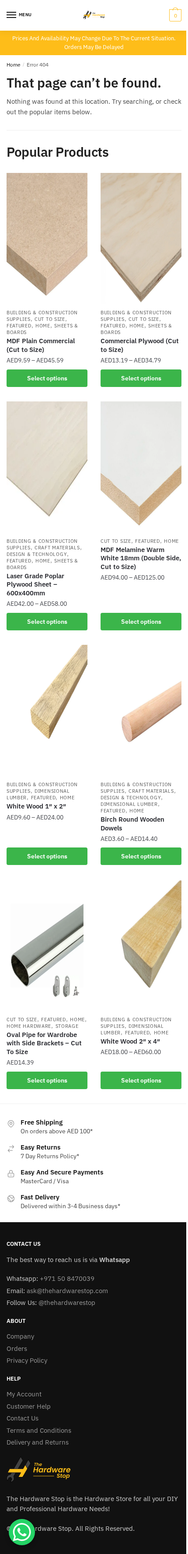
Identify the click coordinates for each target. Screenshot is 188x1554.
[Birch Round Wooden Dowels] (141, 710)
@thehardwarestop (66, 1302)
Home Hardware (29, 1026)
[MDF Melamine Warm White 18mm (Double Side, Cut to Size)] (141, 467)
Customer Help (29, 1406)
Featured (19, 326)
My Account (24, 1394)
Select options (47, 378)
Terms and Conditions (39, 1430)
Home (14, 64)
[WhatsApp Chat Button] (22, 1532)
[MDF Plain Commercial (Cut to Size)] (47, 238)
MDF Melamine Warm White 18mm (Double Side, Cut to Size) (141, 558)
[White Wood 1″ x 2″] (47, 710)
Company (20, 1336)
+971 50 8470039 (67, 1278)
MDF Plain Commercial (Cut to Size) (41, 345)
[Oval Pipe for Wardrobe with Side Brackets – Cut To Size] (47, 945)
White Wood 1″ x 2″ (36, 806)
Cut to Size (50, 319)
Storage (67, 1026)
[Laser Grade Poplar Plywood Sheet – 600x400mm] (47, 467)
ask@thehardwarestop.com (67, 1291)
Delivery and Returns (38, 1442)
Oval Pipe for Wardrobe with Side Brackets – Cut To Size (44, 1043)
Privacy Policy (27, 1360)
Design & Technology (37, 554)
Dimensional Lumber (129, 804)
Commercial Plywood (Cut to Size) (140, 345)
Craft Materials (57, 548)
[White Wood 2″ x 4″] (141, 945)
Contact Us (22, 1418)
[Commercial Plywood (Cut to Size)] (141, 238)
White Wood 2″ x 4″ (130, 1041)
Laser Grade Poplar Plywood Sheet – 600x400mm (35, 584)
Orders (17, 1348)
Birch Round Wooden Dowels (132, 823)
